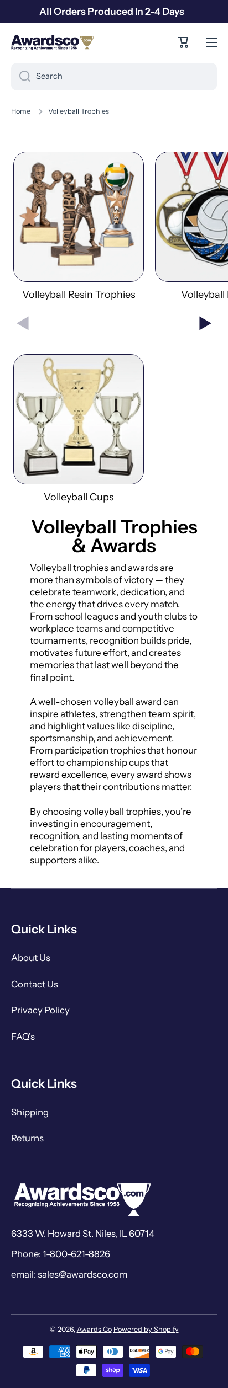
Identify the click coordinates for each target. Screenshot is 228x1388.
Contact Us (34, 984)
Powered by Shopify (146, 1329)
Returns (27, 1138)
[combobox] (114, 76)
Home (20, 111)
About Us (30, 957)
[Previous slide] (22, 323)
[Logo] (52, 42)
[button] (183, 42)
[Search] (20, 76)
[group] (78, 226)
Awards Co (94, 1329)
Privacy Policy (40, 1010)
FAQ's (23, 1036)
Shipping (30, 1112)
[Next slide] (205, 323)
